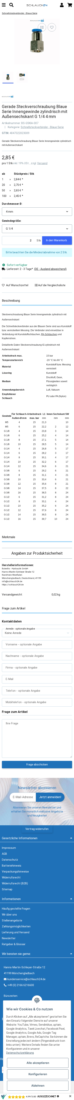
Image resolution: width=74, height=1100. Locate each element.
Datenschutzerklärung (20, 1052)
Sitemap (7, 889)
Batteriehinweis (11, 865)
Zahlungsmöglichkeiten (16, 926)
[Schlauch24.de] (37, 4)
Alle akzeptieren (38, 1063)
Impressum (9, 847)
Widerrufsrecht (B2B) (15, 883)
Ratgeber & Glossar (13, 944)
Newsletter (9, 938)
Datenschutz (10, 859)
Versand (42, 163)
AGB (4, 853)
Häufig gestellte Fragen (16, 908)
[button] (62, 5)
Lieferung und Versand (15, 932)
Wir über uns (9, 914)
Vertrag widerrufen (37, 828)
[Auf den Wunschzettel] (52, 27)
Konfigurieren (37, 1074)
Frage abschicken (37, 764)
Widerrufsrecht (11, 877)
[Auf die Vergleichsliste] (42, 27)
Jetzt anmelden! (50, 797)
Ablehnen (37, 1085)
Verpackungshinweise (15, 871)
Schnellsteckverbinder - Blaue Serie (42, 127)
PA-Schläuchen (49, 334)
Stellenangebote (12, 920)
